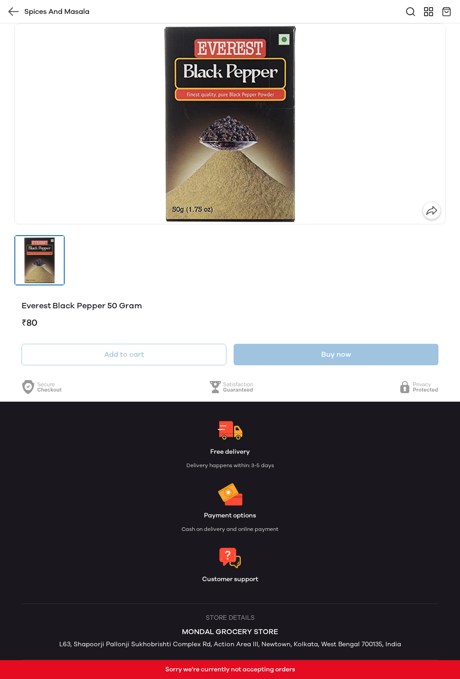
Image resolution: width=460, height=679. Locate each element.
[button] (39, 260)
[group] (230, 124)
